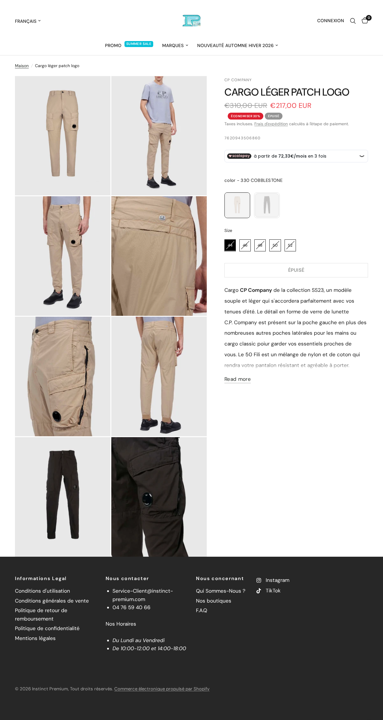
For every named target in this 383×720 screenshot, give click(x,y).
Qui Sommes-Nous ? (220, 591)
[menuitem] (129, 45)
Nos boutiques (213, 600)
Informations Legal (41, 578)
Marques (173, 46)
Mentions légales (35, 638)
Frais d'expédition (271, 123)
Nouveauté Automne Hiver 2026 (235, 46)
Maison (22, 65)
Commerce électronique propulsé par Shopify (161, 689)
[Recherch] (353, 21)
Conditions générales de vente (52, 600)
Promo (113, 46)
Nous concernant (220, 578)
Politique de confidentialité (47, 628)
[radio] (237, 205)
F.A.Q (201, 610)
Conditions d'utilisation (42, 591)
